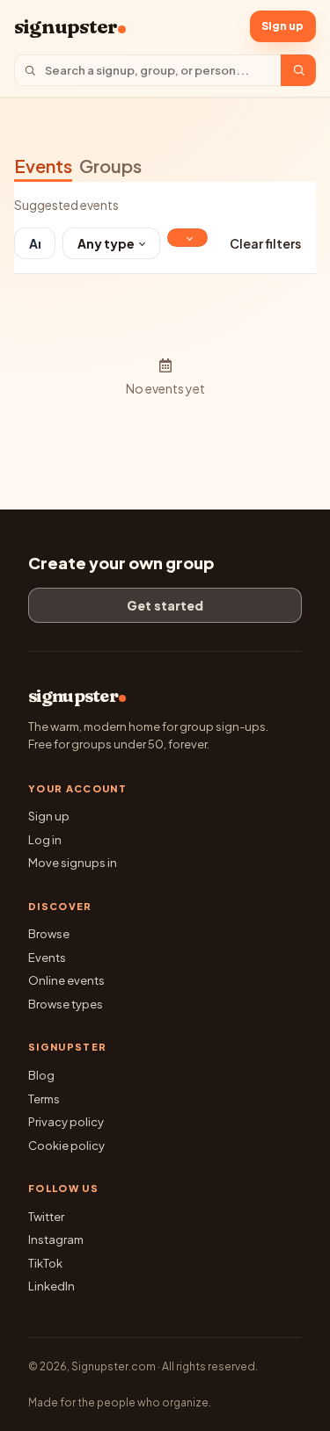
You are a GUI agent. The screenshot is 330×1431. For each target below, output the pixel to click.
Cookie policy (66, 1145)
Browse (49, 934)
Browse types (65, 1004)
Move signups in (72, 863)
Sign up (282, 26)
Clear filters (265, 243)
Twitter (46, 1217)
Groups (110, 166)
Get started (165, 605)
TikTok (45, 1263)
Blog (41, 1075)
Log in (45, 840)
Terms (44, 1099)
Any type (106, 243)
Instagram (56, 1239)
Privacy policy (66, 1122)
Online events (66, 980)
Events (43, 166)
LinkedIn (51, 1286)
